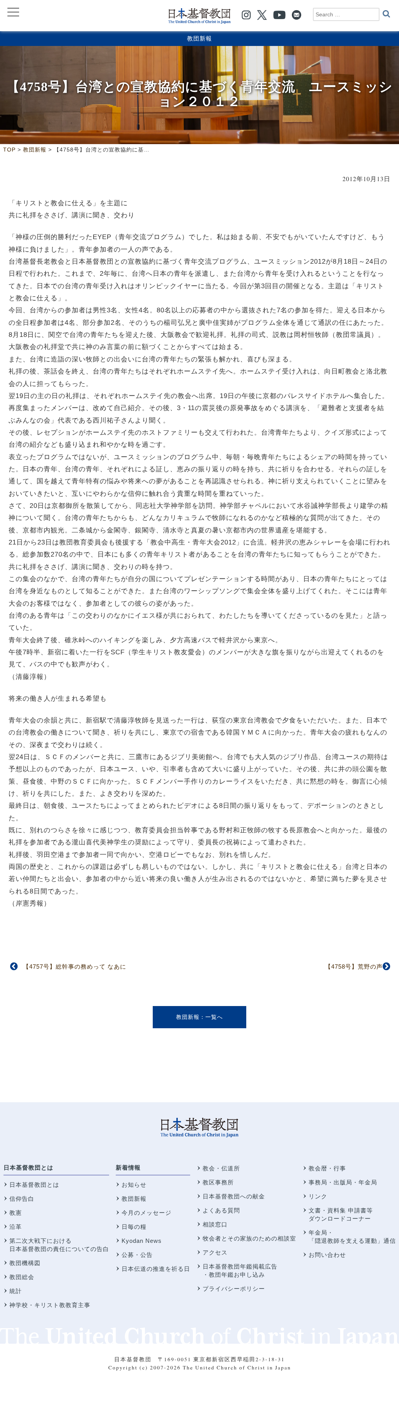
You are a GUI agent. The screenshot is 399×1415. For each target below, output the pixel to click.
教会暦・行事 (327, 1168)
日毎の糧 (134, 1226)
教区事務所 (218, 1182)
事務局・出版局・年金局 (343, 1182)
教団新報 (199, 38)
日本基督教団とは (28, 1167)
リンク (318, 1196)
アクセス (215, 1252)
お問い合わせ (327, 1254)
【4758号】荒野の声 (354, 966)
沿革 (15, 1226)
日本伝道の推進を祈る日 (156, 1268)
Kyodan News (142, 1240)
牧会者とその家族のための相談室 (249, 1238)
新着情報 (128, 1167)
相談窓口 (215, 1224)
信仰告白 (21, 1198)
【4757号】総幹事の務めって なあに (74, 966)
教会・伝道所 (221, 1168)
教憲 (15, 1212)
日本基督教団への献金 (234, 1196)
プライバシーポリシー (234, 1288)
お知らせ (134, 1184)
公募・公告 (137, 1254)
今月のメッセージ (146, 1212)
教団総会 (21, 1277)
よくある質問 (221, 1210)
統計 (15, 1291)
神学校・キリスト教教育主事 (49, 1305)
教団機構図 (25, 1263)
